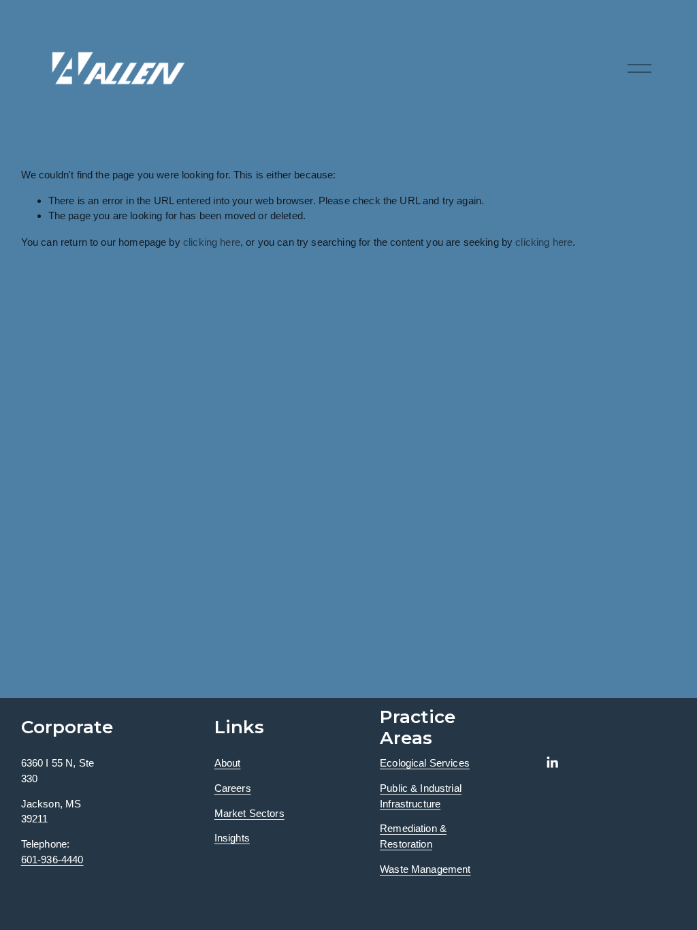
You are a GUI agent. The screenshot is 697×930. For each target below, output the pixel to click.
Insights (232, 838)
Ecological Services (425, 763)
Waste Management (425, 869)
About (227, 763)
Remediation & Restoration (413, 836)
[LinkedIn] (552, 762)
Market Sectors (249, 813)
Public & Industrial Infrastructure (420, 795)
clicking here (211, 242)
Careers (232, 788)
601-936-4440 (52, 859)
